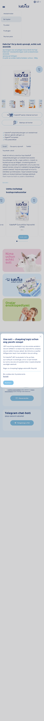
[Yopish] (40, 336)
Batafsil (5, 376)
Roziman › (8, 383)
